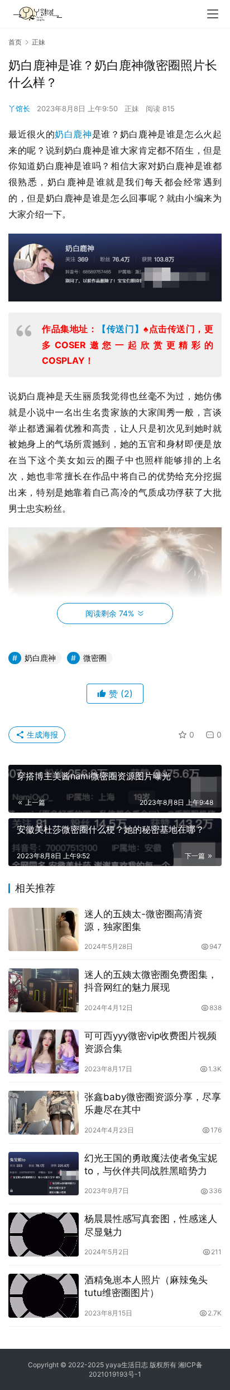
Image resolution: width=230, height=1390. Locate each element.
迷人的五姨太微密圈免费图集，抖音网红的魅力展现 (150, 981)
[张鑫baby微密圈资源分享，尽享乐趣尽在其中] (43, 1113)
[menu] (212, 14)
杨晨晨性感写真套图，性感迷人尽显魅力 (150, 1225)
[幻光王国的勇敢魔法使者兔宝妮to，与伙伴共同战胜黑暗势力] (43, 1174)
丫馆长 (19, 108)
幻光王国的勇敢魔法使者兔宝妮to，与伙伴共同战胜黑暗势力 (150, 1164)
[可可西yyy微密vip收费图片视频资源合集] (43, 1052)
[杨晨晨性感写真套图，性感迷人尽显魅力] (43, 1235)
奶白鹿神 (73, 134)
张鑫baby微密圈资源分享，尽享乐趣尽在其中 (152, 1103)
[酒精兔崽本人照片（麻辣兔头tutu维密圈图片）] (43, 1296)
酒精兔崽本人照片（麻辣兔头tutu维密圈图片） (146, 1286)
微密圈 (95, 657)
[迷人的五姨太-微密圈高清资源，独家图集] (43, 930)
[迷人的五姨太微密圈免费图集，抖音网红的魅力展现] (43, 990)
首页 (15, 42)
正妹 (131, 108)
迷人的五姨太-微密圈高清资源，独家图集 (143, 920)
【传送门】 (120, 328)
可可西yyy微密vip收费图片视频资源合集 (150, 1042)
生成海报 (41, 734)
